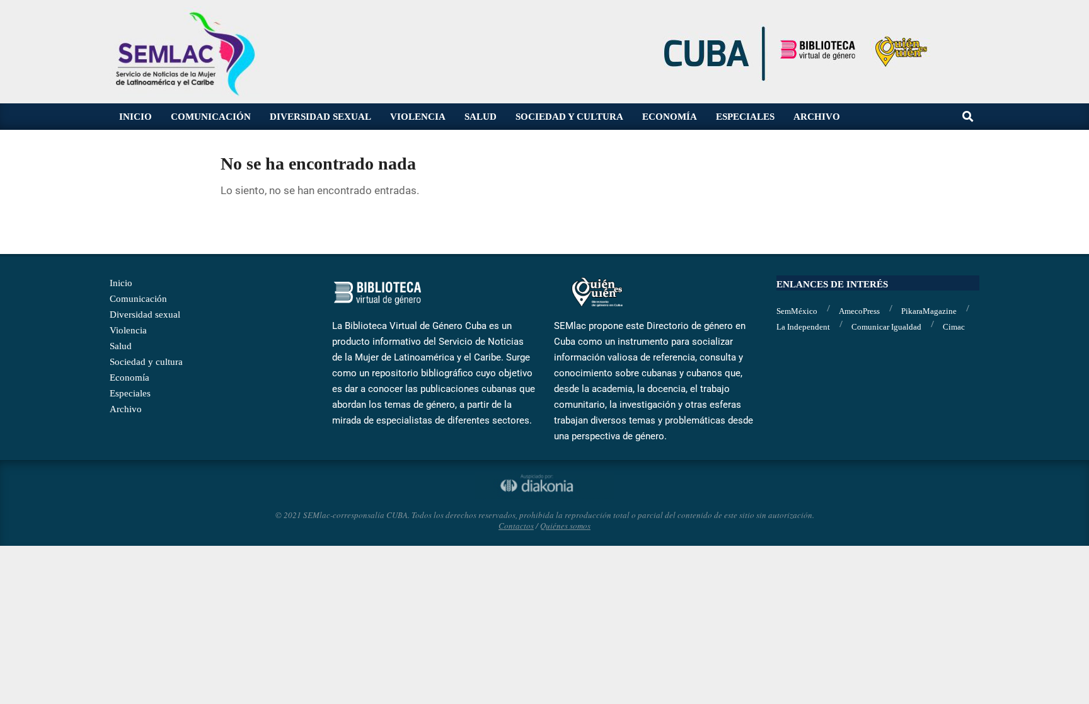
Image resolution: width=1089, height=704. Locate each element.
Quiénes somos (565, 525)
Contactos (516, 525)
